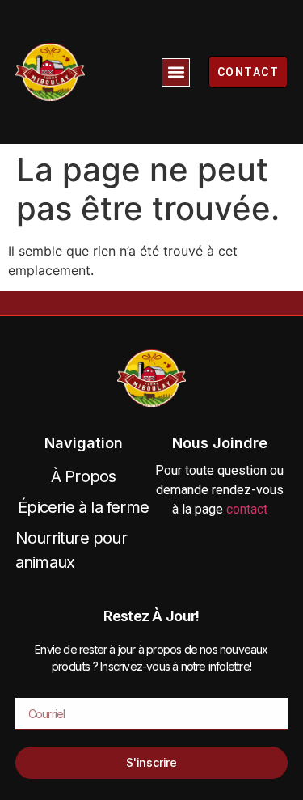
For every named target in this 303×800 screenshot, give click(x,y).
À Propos (83, 476)
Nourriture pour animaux (71, 550)
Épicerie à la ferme (83, 507)
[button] (176, 72)
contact (246, 509)
